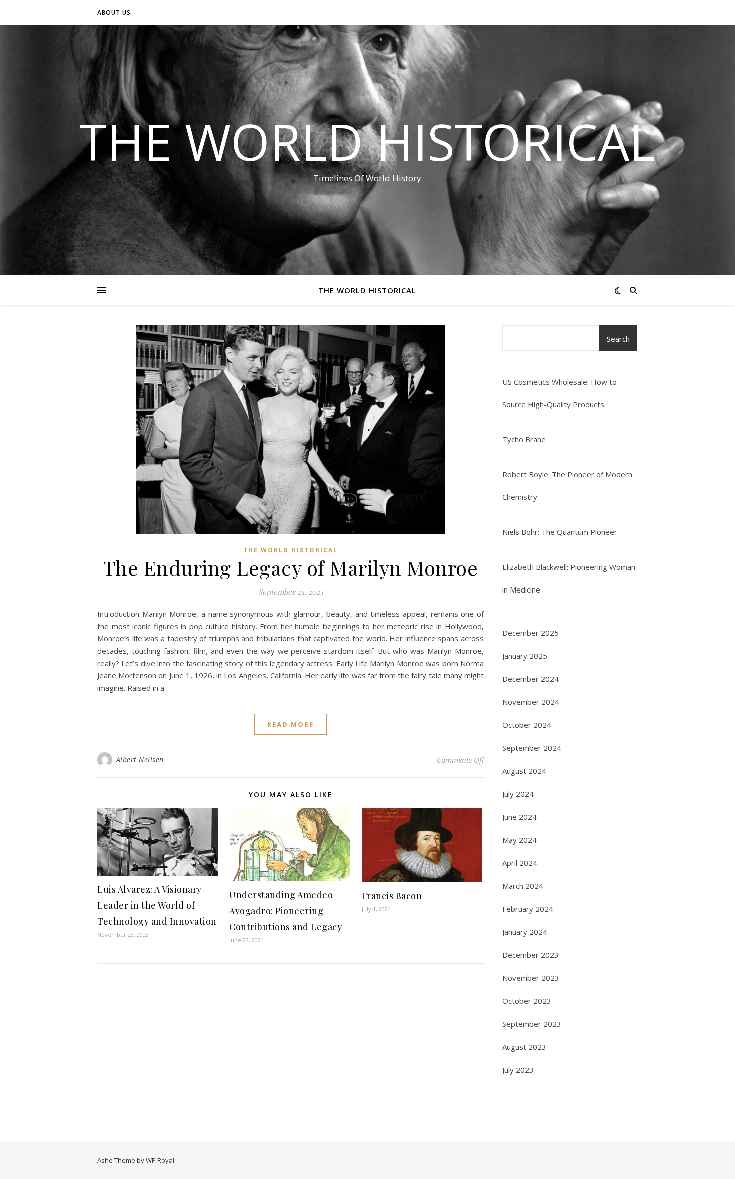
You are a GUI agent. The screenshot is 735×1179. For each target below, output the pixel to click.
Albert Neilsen (140, 759)
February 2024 (528, 909)
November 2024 (531, 702)
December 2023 (530, 955)
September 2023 (532, 1024)
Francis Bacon (392, 896)
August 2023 (524, 1047)
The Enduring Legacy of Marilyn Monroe (291, 567)
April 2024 (520, 863)
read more (291, 724)
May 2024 (519, 840)
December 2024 (530, 679)
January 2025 (525, 656)
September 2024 (532, 748)
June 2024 (519, 817)
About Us (114, 12)
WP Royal (160, 1160)
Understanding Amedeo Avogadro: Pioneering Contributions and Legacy (286, 911)
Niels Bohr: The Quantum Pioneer (560, 532)
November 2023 (531, 978)
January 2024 (525, 932)
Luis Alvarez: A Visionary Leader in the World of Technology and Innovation (157, 905)
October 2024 (527, 725)
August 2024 (524, 771)
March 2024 (523, 886)
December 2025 (530, 633)
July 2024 (518, 794)
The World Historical (368, 141)
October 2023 (527, 1001)
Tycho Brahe (524, 439)
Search (618, 339)
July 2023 (518, 1070)
